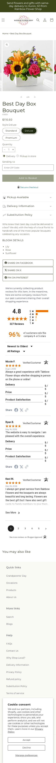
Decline (26, 747)
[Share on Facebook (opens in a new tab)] (16, 410)
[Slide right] (34, 97)
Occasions (11, 582)
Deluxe (29, 130)
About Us (11, 597)
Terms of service (15, 693)
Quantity (7, 144)
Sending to (13, 162)
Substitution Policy (16, 686)
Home (5, 33)
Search (10, 616)
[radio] (40, 311)
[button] (38, 20)
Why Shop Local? (15, 657)
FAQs (9, 643)
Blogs (9, 624)
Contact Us (12, 650)
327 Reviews (19, 323)
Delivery (11, 156)
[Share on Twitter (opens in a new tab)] (21, 410)
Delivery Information (17, 664)
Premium (11, 137)
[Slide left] (21, 97)
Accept (26, 740)
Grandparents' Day (16, 575)
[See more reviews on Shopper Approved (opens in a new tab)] (26, 410)
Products (11, 590)
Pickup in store (28, 156)
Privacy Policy (14, 672)
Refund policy (13, 679)
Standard (11, 130)
